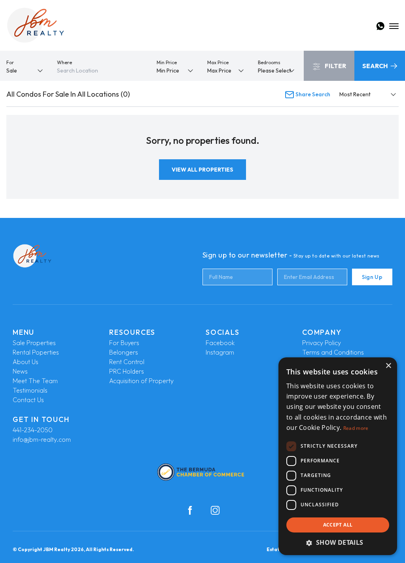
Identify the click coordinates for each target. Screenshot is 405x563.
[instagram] (215, 510)
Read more (356, 428)
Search (375, 66)
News (20, 371)
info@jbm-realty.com (42, 439)
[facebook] (189, 510)
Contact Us (28, 400)
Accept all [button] (338, 524)
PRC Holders (126, 371)
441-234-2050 (33, 430)
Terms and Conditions (333, 352)
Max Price (218, 62)
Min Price (167, 62)
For (10, 62)
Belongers (123, 352)
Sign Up (372, 277)
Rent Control (126, 362)
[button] (337, 542)
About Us (25, 362)
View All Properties (202, 169)
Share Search (312, 94)
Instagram (220, 352)
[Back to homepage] (35, 25)
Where (64, 62)
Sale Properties (34, 343)
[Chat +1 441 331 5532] (380, 26)
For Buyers (124, 343)
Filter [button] (335, 66)
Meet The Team (35, 381)
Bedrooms (269, 62)
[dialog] (337, 456)
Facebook (220, 343)
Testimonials (30, 390)
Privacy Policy (321, 343)
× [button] (388, 366)
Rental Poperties (36, 352)
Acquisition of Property (141, 381)
